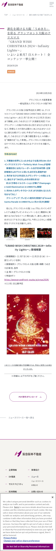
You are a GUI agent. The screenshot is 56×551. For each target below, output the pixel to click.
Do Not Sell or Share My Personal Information (28, 546)
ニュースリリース (37, 481)
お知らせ (34, 485)
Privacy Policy (10, 537)
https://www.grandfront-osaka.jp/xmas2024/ (26, 279)
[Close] (52, 497)
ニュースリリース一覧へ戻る (21, 417)
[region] (28, 522)
